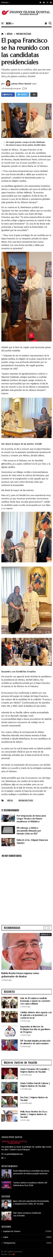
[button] (5, 2)
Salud (5, 1237)
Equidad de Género (11, 1231)
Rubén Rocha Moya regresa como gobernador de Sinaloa (20, 975)
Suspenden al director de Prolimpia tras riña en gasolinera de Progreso (35, 1029)
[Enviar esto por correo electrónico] (33, 94)
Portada (4, 2)
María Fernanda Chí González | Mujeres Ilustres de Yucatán (34, 1070)
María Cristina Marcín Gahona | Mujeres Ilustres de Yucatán (35, 1084)
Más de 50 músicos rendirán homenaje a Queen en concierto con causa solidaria (35, 1001)
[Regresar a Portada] (46, 1250)
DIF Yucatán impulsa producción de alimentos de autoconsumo (35, 1042)
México (9, 34)
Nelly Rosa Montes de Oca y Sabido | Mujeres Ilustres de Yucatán (33, 1114)
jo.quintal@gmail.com (13, 1154)
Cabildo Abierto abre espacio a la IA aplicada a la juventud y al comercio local (36, 1015)
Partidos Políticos (23, 34)
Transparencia (9, 1243)
